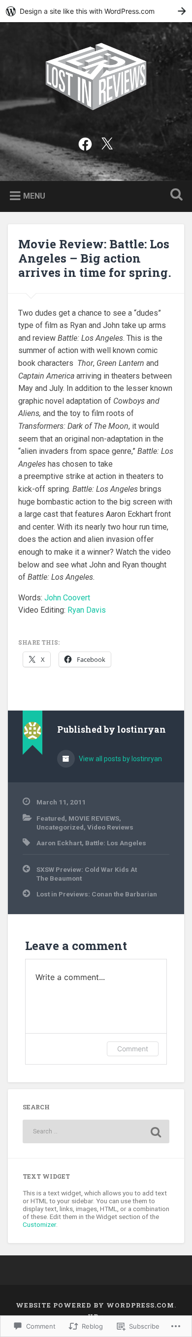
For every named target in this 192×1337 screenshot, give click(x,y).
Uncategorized (60, 827)
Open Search (175, 195)
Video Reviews (110, 827)
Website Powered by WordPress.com (95, 1305)
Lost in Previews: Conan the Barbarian (96, 894)
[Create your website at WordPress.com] (96, 11)
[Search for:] (96, 1131)
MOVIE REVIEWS (93, 818)
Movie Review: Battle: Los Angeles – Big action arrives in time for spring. (94, 258)
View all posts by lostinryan (119, 759)
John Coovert (67, 597)
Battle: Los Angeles (115, 843)
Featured (50, 818)
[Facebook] (85, 142)
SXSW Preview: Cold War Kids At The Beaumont (86, 873)
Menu (34, 195)
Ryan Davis (86, 610)
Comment (132, 1048)
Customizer (39, 1224)
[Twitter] (107, 142)
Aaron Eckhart (59, 843)
